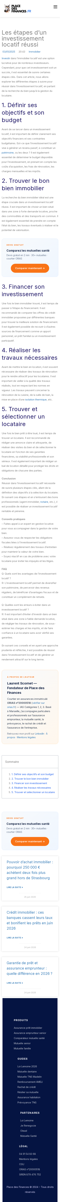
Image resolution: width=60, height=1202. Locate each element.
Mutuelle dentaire (27, 1071)
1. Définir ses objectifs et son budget (33, 774)
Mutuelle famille (22, 1048)
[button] (55, 7)
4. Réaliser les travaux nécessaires (31, 787)
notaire (44, 501)
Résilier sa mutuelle (28, 1092)
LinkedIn (39, 733)
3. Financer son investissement (29, 783)
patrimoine (8, 152)
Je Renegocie (28, 1125)
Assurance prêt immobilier (28, 1027)
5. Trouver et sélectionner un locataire (33, 792)
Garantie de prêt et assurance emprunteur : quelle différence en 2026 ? (29, 968)
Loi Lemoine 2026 (27, 1066)
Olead (23, 1130)
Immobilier (34, 51)
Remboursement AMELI (30, 1081)
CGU (21, 1164)
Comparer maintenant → (30, 268)
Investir (6, 58)
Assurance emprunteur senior (30, 1033)
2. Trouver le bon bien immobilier (30, 778)
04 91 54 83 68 (27, 1153)
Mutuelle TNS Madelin (30, 1076)
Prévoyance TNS (27, 1102)
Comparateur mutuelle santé (29, 1038)
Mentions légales (26, 737)
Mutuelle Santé (28, 1135)
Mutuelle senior (22, 1043)
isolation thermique (36, 399)
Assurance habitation (29, 1097)
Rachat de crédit (27, 1087)
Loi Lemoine (27, 1120)
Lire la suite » (15, 887)
